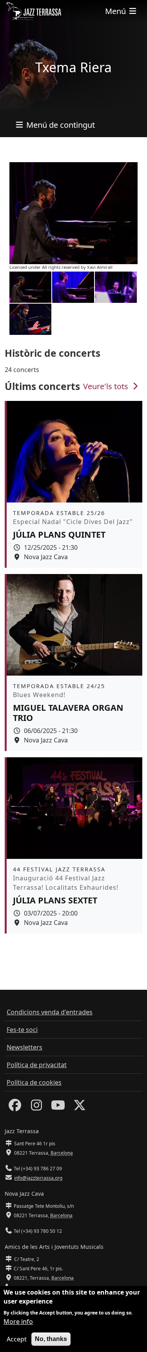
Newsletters (24, 1047)
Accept (17, 1339)
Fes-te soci (22, 1029)
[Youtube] (58, 1107)
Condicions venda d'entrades (50, 1012)
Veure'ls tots (106, 386)
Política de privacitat (37, 1064)
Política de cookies (34, 1082)
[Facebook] (15, 1107)
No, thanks (51, 1339)
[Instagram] (36, 1107)
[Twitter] (79, 1107)
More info (18, 1321)
